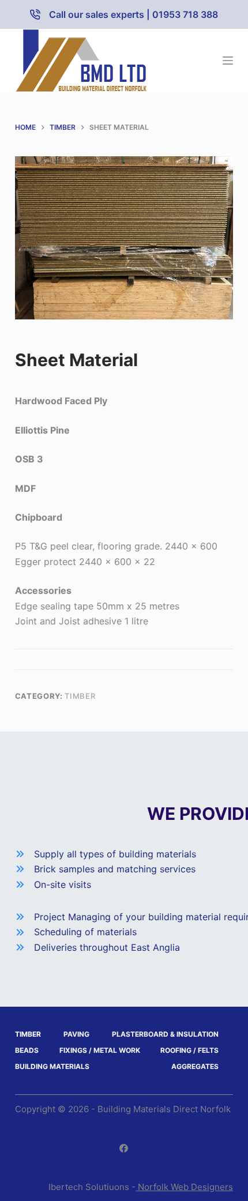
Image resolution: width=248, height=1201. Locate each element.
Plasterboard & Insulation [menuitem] (165, 1034)
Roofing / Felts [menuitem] (189, 1050)
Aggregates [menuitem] (195, 1066)
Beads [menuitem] (27, 1050)
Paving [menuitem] (76, 1034)
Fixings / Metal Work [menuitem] (99, 1050)
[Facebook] (123, 1148)
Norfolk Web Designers (184, 1186)
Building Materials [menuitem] (52, 1066)
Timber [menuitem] (28, 1034)
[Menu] (228, 60)
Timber (80, 696)
